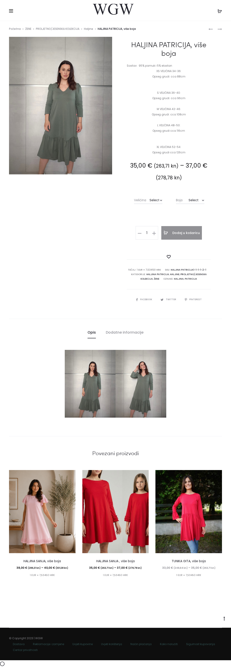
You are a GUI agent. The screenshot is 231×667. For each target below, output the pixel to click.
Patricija (191, 279)
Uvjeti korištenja (111, 644)
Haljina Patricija (157, 274)
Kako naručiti (169, 644)
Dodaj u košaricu (185, 233)
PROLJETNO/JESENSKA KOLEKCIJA (57, 29)
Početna (15, 29)
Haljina (179, 279)
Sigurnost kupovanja (200, 644)
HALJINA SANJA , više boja (115, 561)
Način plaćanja (141, 644)
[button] (139, 233)
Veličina (140, 200)
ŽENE (28, 29)
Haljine (88, 29)
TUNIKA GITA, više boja (189, 561)
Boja (179, 200)
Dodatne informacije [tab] (124, 332)
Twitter (171, 299)
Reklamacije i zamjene (48, 644)
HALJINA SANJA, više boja (42, 561)
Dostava (19, 644)
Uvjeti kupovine (82, 644)
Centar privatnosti (25, 650)
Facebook (146, 299)
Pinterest (195, 299)
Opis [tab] (92, 332)
